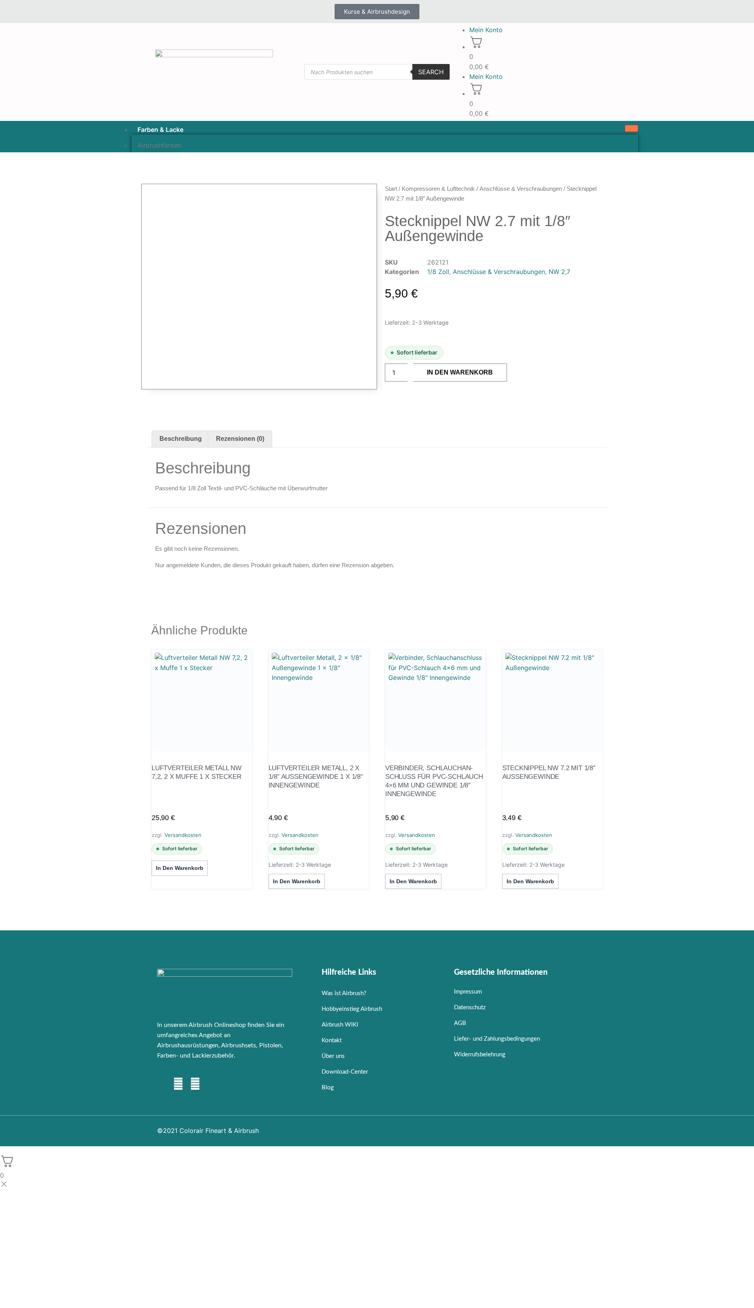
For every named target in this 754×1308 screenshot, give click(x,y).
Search (431, 72)
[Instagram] (178, 1085)
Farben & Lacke (160, 129)
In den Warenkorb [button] (179, 868)
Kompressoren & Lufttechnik (438, 188)
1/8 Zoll (438, 272)
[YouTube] (195, 1085)
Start (391, 188)
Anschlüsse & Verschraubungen (520, 188)
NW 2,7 (559, 272)
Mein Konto (486, 30)
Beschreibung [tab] (180, 438)
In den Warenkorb (460, 372)
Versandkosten (183, 835)
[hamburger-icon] (631, 128)
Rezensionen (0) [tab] (240, 438)
